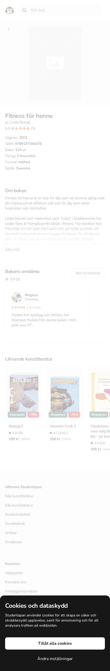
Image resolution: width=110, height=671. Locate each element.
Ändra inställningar (55, 659)
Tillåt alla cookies (55, 643)
